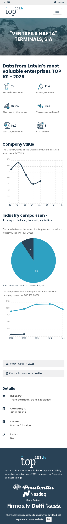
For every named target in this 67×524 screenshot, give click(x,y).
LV (4, 2)
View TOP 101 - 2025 (21, 363)
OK (48, 519)
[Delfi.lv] (38, 506)
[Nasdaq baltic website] (34, 494)
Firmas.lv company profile (25, 373)
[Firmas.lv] (19, 506)
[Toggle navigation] (57, 11)
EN (8, 2)
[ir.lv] (53, 506)
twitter (60, 2)
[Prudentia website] (33, 487)
